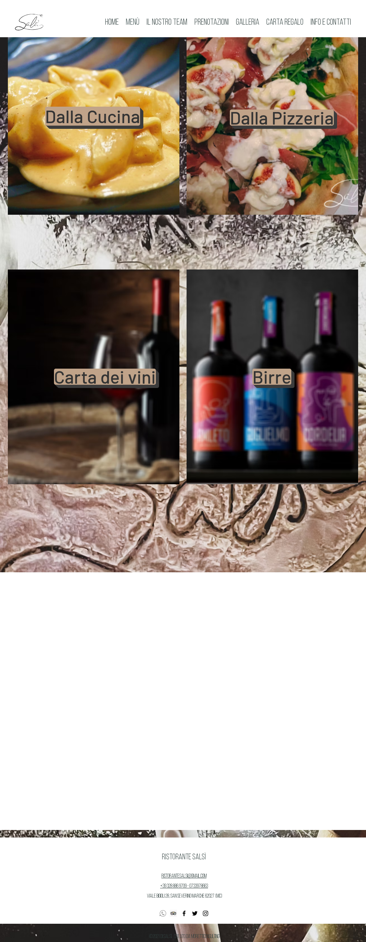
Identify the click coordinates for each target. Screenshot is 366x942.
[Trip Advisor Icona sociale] (173, 913)
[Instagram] (205, 913)
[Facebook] (184, 913)
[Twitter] (194, 913)
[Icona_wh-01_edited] (162, 913)
